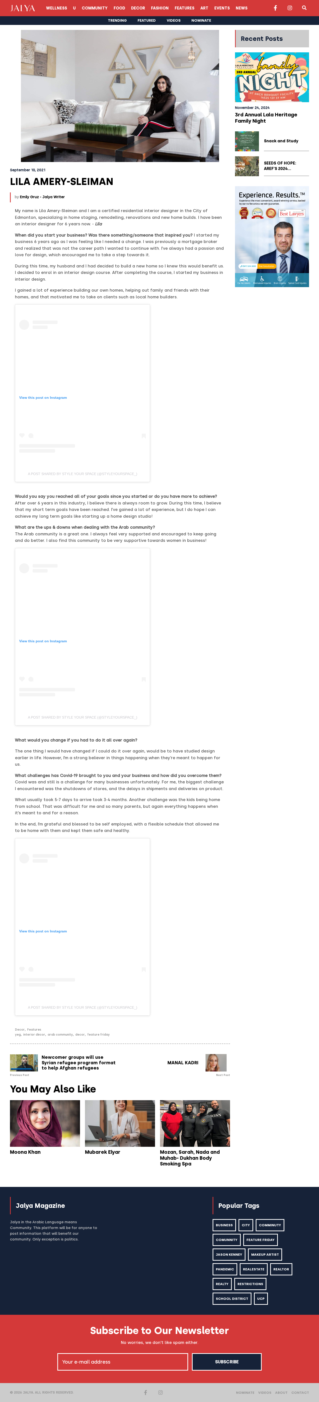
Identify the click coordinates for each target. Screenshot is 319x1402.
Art (204, 8)
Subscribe (227, 1362)
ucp (261, 1299)
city (246, 1225)
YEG (18, 1034)
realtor (281, 1269)
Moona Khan (25, 1152)
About (281, 1393)
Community (95, 8)
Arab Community (60, 1034)
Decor (138, 8)
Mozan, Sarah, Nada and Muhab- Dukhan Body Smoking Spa (190, 1158)
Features (184, 8)
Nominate (245, 1393)
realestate (253, 1269)
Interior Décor (34, 1034)
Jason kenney (229, 1254)
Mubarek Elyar (102, 1152)
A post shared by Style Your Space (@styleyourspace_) (82, 474)
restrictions (250, 1284)
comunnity (227, 1240)
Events (222, 8)
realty (222, 1284)
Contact (300, 1393)
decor (80, 1034)
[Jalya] (22, 8)
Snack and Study (281, 141)
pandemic (225, 1269)
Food (119, 8)
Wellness (56, 8)
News (241, 8)
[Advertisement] (272, 367)
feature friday (98, 1034)
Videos (264, 1393)
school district (232, 1299)
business (224, 1225)
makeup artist (265, 1254)
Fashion (160, 8)
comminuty (270, 1225)
